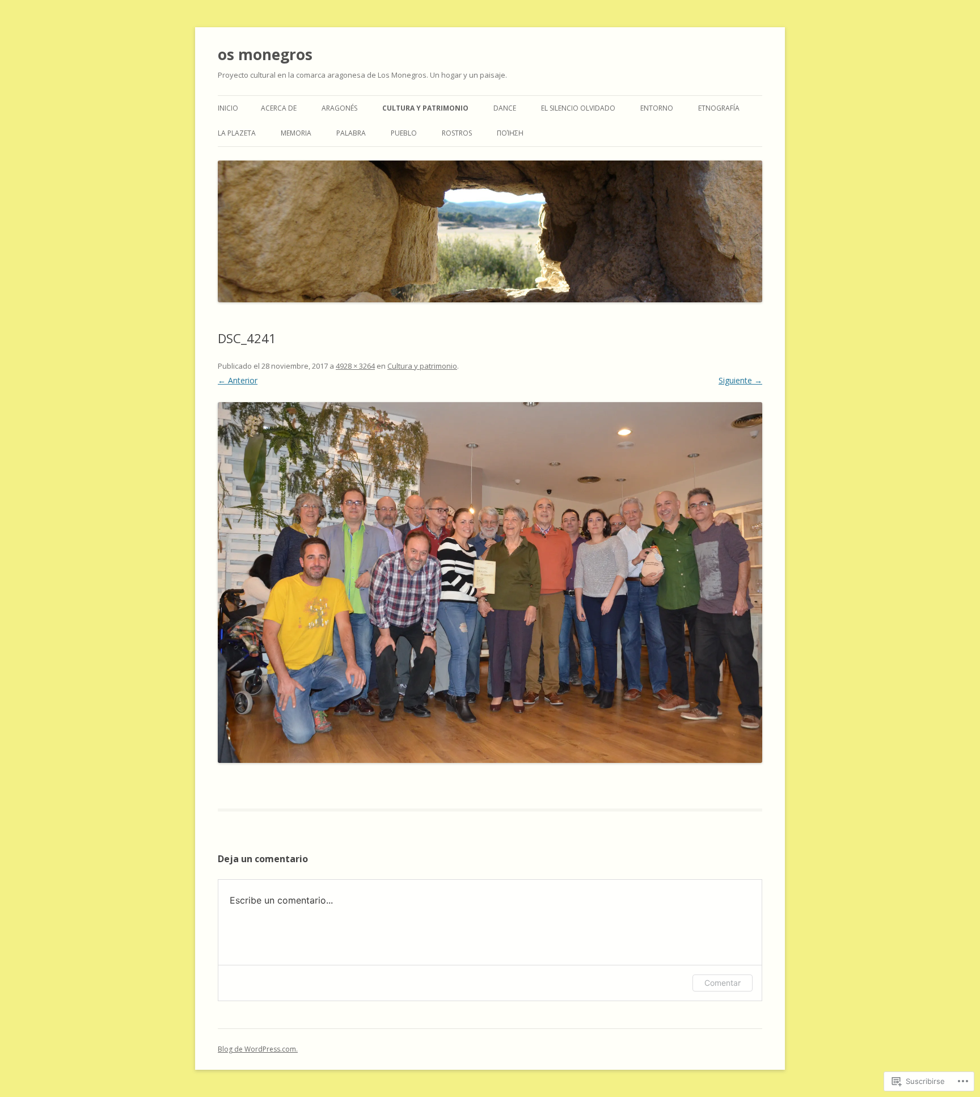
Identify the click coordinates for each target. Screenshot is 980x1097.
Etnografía (719, 108)
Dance (504, 108)
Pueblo (404, 133)
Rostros (457, 133)
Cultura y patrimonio (425, 108)
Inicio (228, 108)
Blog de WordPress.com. (258, 1049)
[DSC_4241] (490, 582)
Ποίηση (510, 133)
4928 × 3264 (355, 366)
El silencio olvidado (578, 108)
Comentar (722, 983)
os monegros (265, 54)
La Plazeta (237, 133)
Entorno (656, 108)
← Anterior (237, 380)
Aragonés (339, 108)
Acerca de (279, 108)
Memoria (296, 133)
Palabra (351, 133)
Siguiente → (740, 380)
